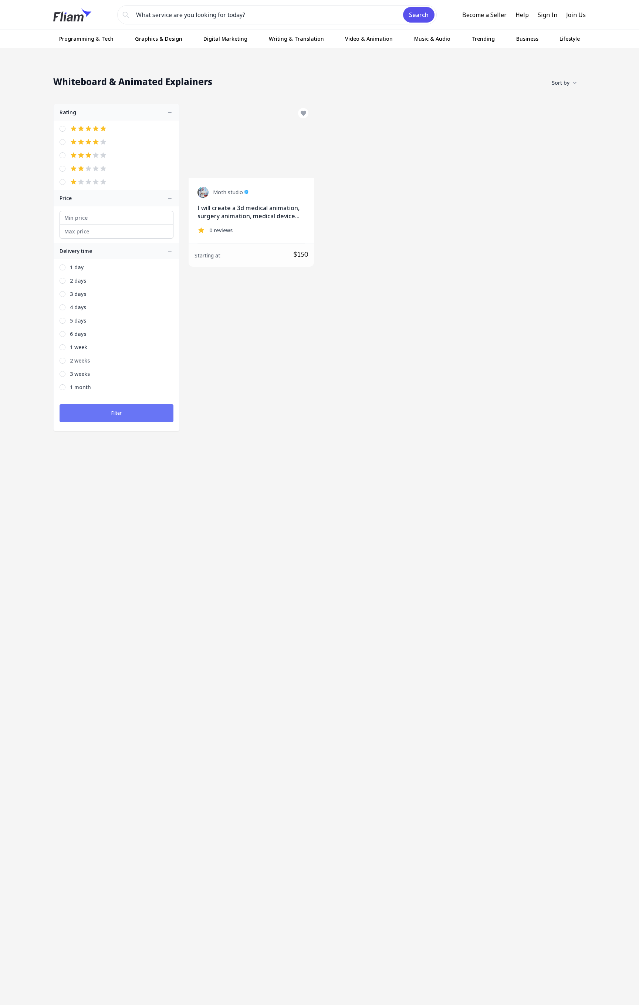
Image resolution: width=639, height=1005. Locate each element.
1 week (78, 347)
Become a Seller (484, 15)
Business (527, 38)
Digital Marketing (225, 38)
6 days (78, 333)
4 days (78, 307)
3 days (78, 293)
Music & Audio (432, 38)
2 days (78, 280)
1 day (77, 267)
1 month (80, 387)
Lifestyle (569, 38)
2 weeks (80, 360)
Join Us (576, 15)
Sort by (560, 82)
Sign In (547, 15)
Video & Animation (369, 38)
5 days (78, 320)
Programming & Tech (86, 38)
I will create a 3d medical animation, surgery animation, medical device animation (248, 212)
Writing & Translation (296, 38)
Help (522, 15)
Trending (483, 38)
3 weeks (80, 373)
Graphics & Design (158, 38)
